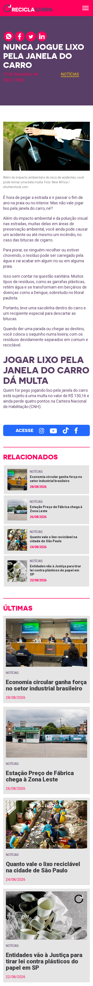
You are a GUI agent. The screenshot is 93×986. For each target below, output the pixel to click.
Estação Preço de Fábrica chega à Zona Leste (40, 776)
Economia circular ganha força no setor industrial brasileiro (46, 685)
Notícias (70, 74)
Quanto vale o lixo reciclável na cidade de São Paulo (43, 867)
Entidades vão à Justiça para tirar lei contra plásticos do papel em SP (55, 570)
